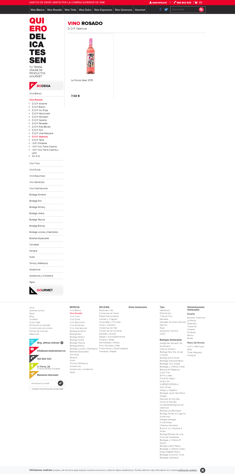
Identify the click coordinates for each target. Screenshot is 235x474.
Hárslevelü (165, 310)
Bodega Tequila (37, 219)
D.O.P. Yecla (38, 140)
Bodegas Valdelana (169, 457)
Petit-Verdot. (165, 313)
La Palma (191, 320)
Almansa (191, 332)
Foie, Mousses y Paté (109, 345)
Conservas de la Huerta (110, 331)
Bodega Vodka (36, 213)
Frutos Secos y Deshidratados (113, 348)
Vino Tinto (70, 9)
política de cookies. (187, 470)
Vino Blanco (37, 9)
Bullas (190, 338)
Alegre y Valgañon (168, 390)
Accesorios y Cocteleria (41, 275)
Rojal (162, 328)
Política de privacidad (39, 325)
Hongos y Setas (106, 339)
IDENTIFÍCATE (159, 2)
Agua (32, 282)
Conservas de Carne (109, 313)
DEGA (43, 86)
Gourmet (140, 9)
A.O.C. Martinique (195, 346)
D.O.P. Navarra (39, 120)
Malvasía (164, 319)
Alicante (191, 329)
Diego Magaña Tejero (170, 452)
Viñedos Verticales (169, 425)
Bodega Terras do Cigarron (173, 413)
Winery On (165, 381)
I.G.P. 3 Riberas (39, 143)
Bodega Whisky (37, 207)
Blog (31, 316)
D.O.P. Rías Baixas (41, 126)
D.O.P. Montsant (40, 116)
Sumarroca (165, 416)
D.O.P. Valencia (40, 136)
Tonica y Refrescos (38, 263)
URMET (45, 290)
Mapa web (34, 334)
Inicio (32, 307)
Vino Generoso (123, 9)
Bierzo (190, 335)
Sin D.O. (36, 156)
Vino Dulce (85, 9)
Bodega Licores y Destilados (43, 232)
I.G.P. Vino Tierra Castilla (44, 146)
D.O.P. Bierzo (38, 107)
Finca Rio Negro (167, 378)
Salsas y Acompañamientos (112, 336)
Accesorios (34, 269)
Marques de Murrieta (169, 399)
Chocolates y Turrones (110, 322)
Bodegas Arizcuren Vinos (172, 454)
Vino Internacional (38, 188)
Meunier (163, 325)
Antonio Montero (168, 349)
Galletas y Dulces (107, 334)
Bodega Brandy (37, 225)
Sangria (33, 250)
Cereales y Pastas (107, 351)
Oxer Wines (165, 387)
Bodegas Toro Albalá (170, 363)
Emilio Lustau (166, 375)
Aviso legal (34, 322)
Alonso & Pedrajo (168, 402)
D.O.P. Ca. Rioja (40, 110)
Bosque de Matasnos (170, 369)
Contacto (33, 319)
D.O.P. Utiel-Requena (42, 133)
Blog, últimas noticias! (48, 342)
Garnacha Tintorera (169, 331)
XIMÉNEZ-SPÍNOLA (169, 384)
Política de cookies (38, 331)
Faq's (32, 313)
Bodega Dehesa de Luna (171, 434)
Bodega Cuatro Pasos (170, 446)
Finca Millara (166, 422)
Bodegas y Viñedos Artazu (172, 449)
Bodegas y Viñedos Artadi (172, 366)
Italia (189, 349)
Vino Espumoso (103, 9)
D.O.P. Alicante (39, 103)
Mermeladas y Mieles (109, 342)
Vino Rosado (54, 9)
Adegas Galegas (168, 419)
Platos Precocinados (109, 316)
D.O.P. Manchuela (41, 113)
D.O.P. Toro (37, 130)
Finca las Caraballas (169, 437)
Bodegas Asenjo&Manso (171, 360)
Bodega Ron (35, 200)
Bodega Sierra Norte (169, 358)
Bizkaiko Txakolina (196, 317)
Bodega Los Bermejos (170, 410)
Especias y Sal (106, 310)
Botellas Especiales (39, 238)
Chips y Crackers (107, 325)
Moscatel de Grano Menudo (173, 322)
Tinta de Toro (166, 316)
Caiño (162, 334)
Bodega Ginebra (37, 194)
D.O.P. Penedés (40, 123)
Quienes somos (36, 310)
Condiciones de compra (40, 328)
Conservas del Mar (108, 328)
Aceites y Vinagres (108, 319)
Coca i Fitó (165, 372)
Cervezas (34, 244)
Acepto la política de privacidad (47, 389)
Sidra (32, 257)
